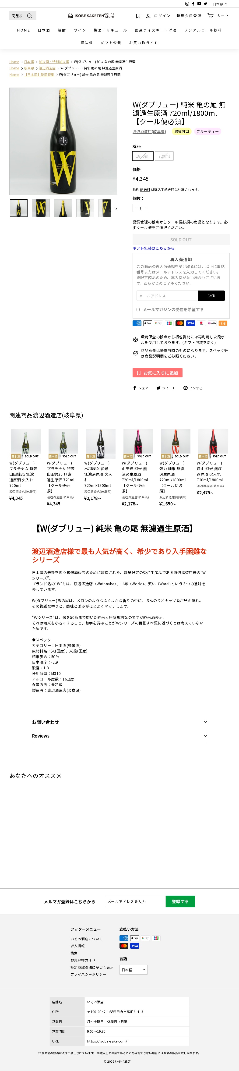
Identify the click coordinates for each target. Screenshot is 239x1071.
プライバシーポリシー (88, 974)
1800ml (143, 156)
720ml (164, 156)
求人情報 (77, 945)
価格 (137, 169)
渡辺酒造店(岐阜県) (149, 131)
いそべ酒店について (86, 938)
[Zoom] (63, 141)
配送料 (145, 189)
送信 (211, 295)
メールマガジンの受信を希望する (173, 309)
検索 (74, 952)
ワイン (80, 30)
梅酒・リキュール (110, 30)
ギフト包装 (111, 42)
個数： (139, 198)
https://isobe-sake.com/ (107, 1041)
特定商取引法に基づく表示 (92, 967)
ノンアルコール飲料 (203, 30)
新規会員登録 (189, 15)
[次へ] (114, 208)
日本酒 (44, 30)
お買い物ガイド (143, 42)
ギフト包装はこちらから (154, 248)
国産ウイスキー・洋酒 (156, 30)
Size (137, 146)
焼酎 (62, 30)
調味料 (87, 42)
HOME (23, 30)
